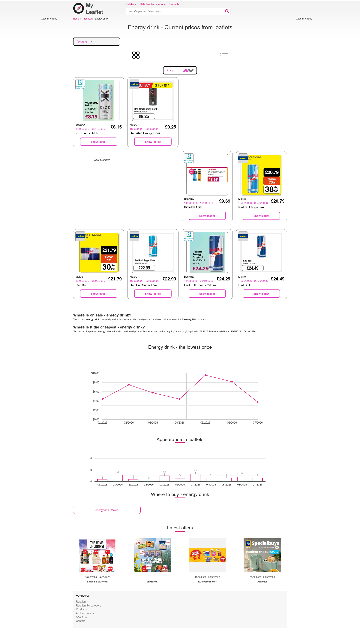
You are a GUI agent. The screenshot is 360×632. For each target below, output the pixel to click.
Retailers (131, 4)
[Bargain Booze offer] (97, 555)
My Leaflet (94, 8)
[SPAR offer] (152, 555)
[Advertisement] (52, 76)
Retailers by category (152, 4)
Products (174, 4)
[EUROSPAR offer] (207, 555)
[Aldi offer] (262, 555)
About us (81, 617)
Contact (80, 621)
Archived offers (85, 613)
